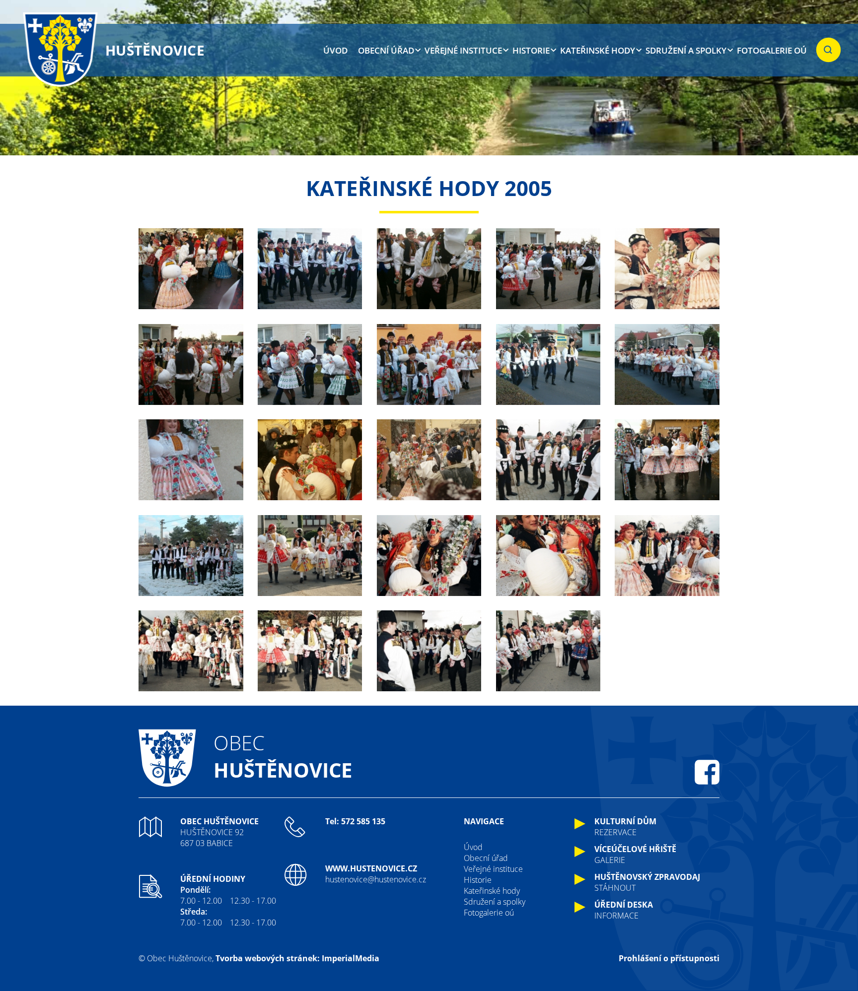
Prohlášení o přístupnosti (669, 958)
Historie (531, 50)
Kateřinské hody (597, 50)
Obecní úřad (386, 50)
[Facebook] (707, 772)
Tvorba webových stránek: (267, 958)
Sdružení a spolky (685, 50)
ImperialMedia (350, 958)
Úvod (335, 50)
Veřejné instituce (463, 50)
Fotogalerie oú (772, 50)
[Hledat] (828, 50)
